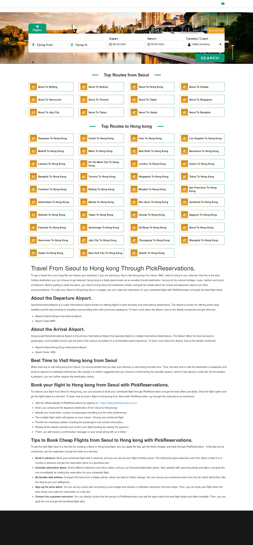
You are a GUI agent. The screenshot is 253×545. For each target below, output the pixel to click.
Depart (113, 38)
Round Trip (216, 30)
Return (151, 38)
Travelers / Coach (197, 38)
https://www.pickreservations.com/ (118, 403)
